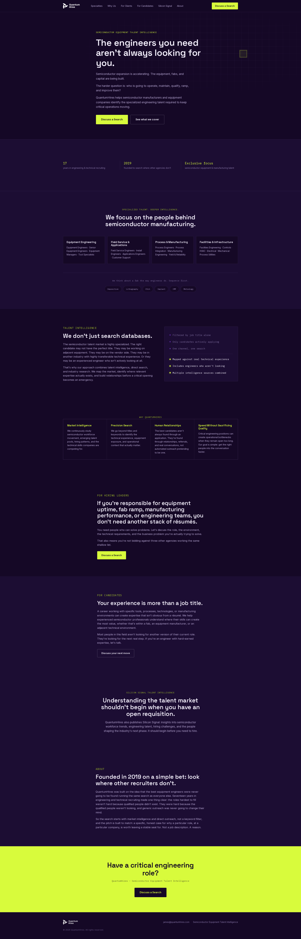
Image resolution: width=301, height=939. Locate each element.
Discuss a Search (225, 6)
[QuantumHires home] (71, 6)
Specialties (97, 6)
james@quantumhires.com (176, 922)
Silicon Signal (165, 6)
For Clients (126, 6)
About (180, 6)
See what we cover (147, 119)
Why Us (112, 6)
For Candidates (145, 6)
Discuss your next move (115, 653)
